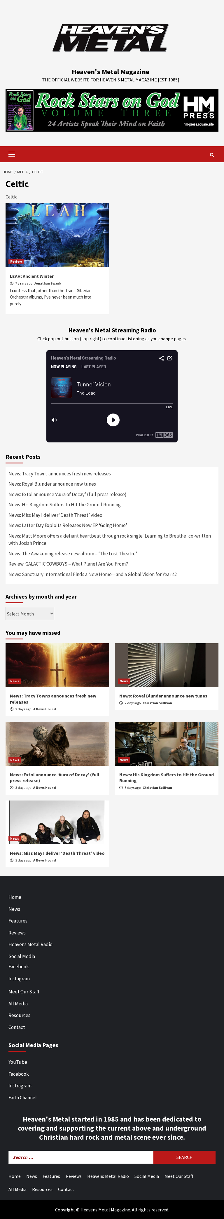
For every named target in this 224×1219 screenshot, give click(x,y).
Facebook (18, 966)
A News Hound (44, 709)
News (14, 681)
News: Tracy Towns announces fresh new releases (59, 473)
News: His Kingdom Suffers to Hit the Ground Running (64, 504)
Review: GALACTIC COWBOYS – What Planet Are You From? (68, 564)
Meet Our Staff (23, 991)
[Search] (212, 155)
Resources (19, 1015)
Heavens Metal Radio (30, 944)
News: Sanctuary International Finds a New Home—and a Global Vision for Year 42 (92, 574)
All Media (18, 1003)
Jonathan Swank (47, 283)
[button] (112, 110)
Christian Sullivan (157, 703)
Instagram (19, 978)
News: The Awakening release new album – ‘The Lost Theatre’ (72, 553)
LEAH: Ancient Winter (32, 276)
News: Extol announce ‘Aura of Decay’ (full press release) (67, 494)
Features (17, 921)
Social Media (21, 956)
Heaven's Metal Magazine (110, 71)
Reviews (17, 932)
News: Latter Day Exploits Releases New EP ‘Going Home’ (67, 525)
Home (14, 897)
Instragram (20, 1085)
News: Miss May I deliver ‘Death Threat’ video (55, 515)
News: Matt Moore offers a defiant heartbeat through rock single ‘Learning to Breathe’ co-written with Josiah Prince (109, 540)
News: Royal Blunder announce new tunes (52, 484)
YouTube (17, 1062)
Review (16, 261)
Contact (16, 1027)
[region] (112, 110)
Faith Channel (22, 1097)
